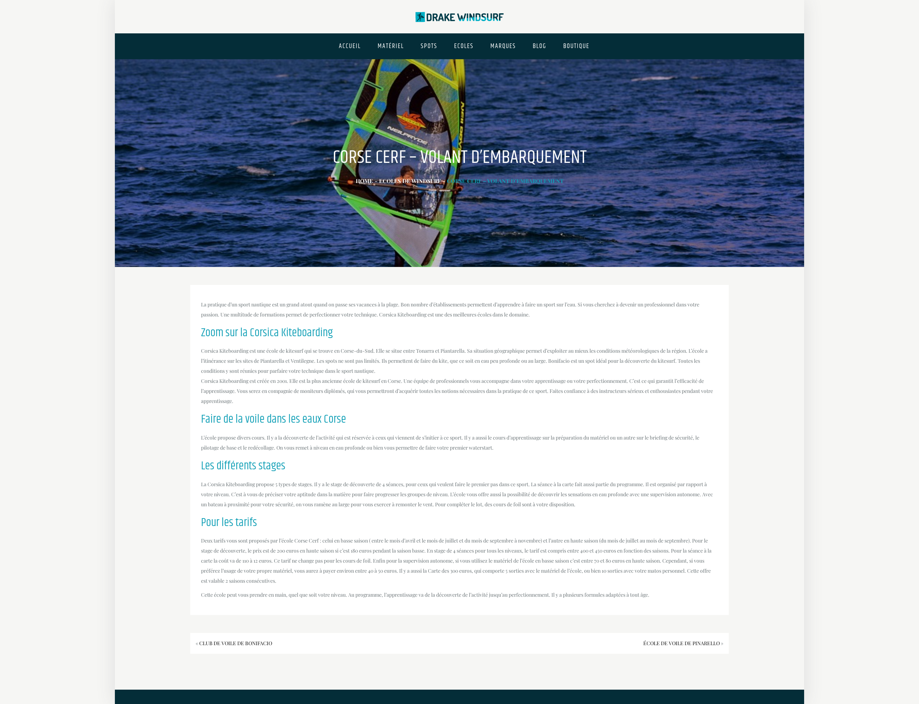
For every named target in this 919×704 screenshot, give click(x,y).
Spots (429, 46)
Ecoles (464, 46)
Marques (503, 46)
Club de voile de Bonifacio (235, 643)
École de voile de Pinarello (681, 643)
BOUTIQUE (576, 46)
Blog (539, 46)
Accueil (350, 46)
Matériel (391, 46)
